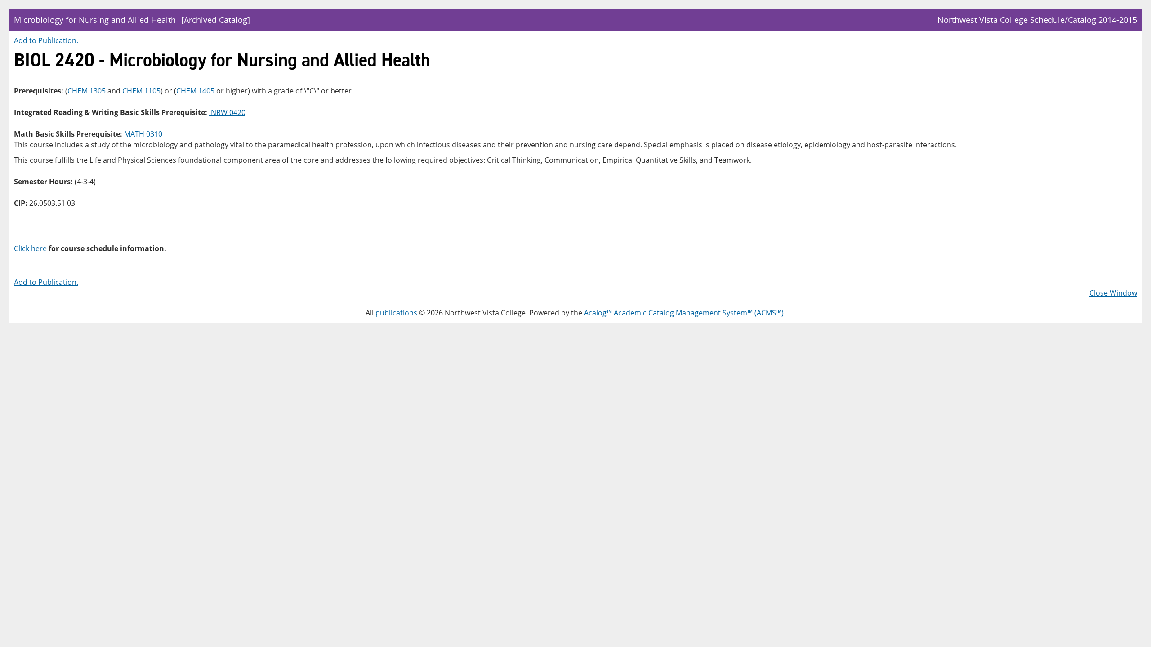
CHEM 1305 (86, 91)
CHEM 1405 (195, 91)
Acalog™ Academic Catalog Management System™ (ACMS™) (684, 313)
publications (396, 313)
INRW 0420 (227, 112)
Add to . (46, 40)
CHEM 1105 (141, 91)
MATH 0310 (143, 134)
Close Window (1113, 293)
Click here (30, 248)
